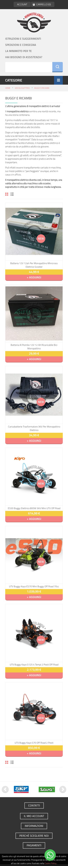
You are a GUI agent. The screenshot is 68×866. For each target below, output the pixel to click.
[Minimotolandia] (34, 22)
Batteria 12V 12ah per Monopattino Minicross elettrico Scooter (34, 265)
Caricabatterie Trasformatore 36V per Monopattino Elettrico (34, 428)
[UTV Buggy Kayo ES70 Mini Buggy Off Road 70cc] (34, 555)
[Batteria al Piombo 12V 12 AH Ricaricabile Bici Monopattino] (34, 313)
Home (7, 88)
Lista (12, 194)
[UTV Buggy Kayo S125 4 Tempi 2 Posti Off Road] (34, 633)
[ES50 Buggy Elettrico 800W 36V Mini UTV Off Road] (34, 477)
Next (62, 789)
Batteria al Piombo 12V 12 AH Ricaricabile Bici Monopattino (34, 346)
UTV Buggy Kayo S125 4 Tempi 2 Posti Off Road (34, 664)
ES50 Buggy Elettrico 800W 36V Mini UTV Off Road (34, 508)
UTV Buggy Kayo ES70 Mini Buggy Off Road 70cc (34, 586)
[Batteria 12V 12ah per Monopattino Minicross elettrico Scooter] (34, 232)
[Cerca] (57, 67)
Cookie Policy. (51, 863)
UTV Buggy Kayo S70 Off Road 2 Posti (34, 742)
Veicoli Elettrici (22, 88)
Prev (5, 789)
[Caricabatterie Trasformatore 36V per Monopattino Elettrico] (34, 395)
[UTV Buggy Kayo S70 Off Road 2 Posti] (34, 711)
